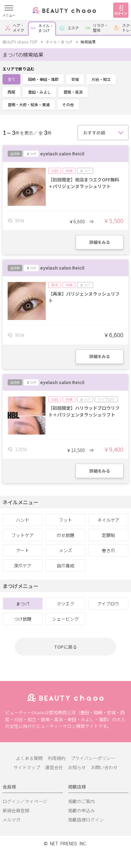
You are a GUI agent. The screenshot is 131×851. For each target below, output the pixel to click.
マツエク (65, 603)
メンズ (65, 550)
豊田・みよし (39, 92)
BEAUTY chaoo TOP (20, 41)
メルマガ (11, 819)
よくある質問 (29, 758)
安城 (75, 79)
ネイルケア (108, 520)
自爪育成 (65, 565)
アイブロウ (108, 603)
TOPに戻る (65, 647)
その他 (68, 104)
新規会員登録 (16, 810)
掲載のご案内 (81, 801)
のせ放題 (65, 535)
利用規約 (57, 758)
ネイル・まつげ (58, 41)
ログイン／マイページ (25, 801)
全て (11, 79)
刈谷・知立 (101, 79)
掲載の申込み (81, 810)
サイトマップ (26, 767)
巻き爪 (108, 550)
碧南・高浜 (73, 92)
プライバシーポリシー (93, 758)
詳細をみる (99, 242)
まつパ (22, 603)
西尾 (11, 92)
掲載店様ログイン (86, 819)
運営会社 (54, 767)
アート (22, 550)
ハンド (22, 520)
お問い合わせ (104, 767)
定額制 (108, 535)
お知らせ (77, 767)
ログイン (120, 13)
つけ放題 (22, 619)
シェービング (65, 619)
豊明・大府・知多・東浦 (29, 104)
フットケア (22, 535)
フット (65, 520)
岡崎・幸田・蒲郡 (43, 79)
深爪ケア (22, 565)
